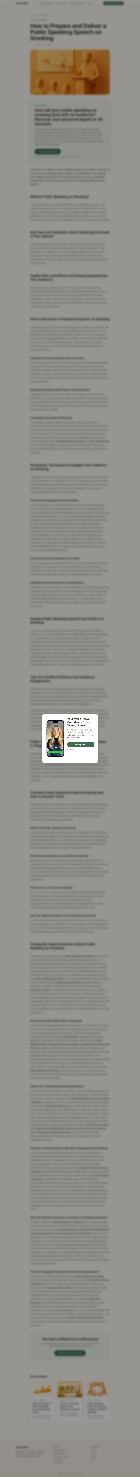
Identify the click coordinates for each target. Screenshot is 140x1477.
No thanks (71, 750)
